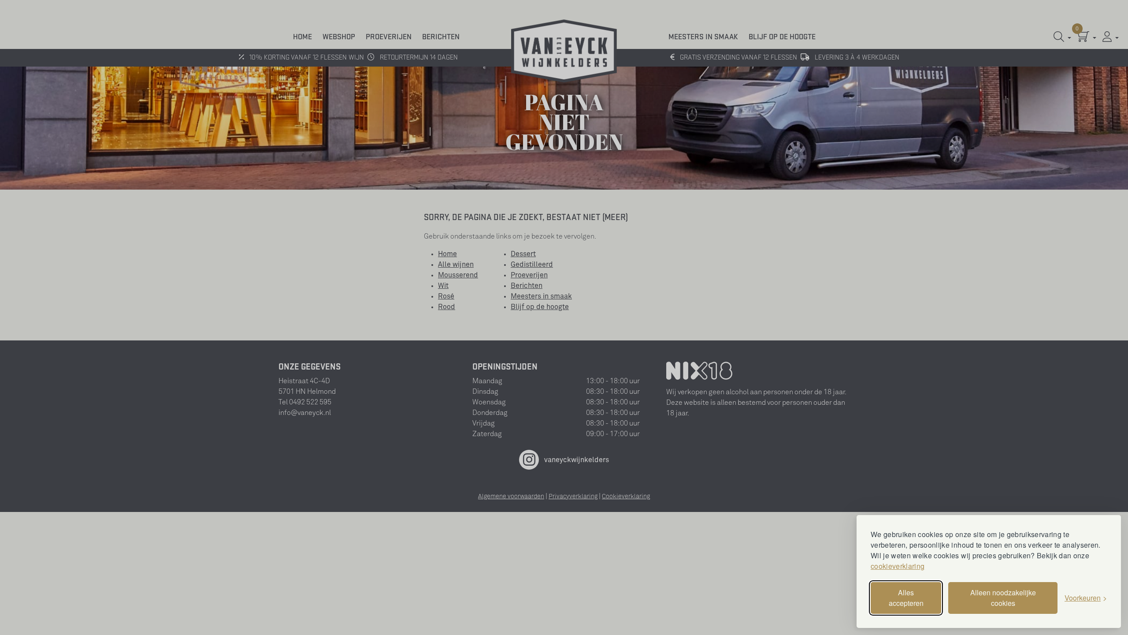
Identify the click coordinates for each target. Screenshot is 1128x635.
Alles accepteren (906, 597)
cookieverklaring (897, 566)
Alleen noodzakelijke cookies (1003, 597)
